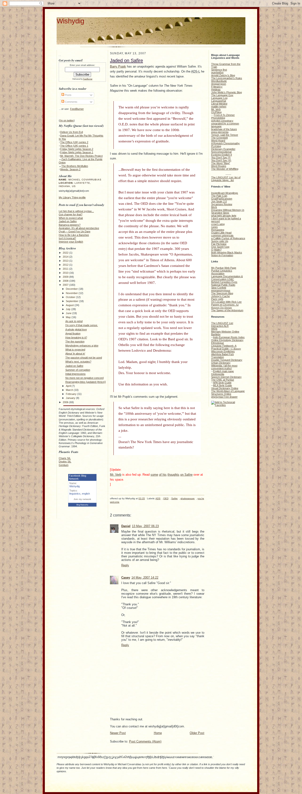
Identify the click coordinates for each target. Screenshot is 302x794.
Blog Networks (82, 505)
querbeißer (217, 72)
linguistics (74, 493)
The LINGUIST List (222, 323)
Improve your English (71, 241)
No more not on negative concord (84, 377)
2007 (66, 284)
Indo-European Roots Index (229, 337)
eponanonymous (220, 290)
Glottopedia (217, 374)
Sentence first (219, 69)
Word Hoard (218, 140)
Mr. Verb (115, 474)
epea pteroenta (219, 132)
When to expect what (71, 218)
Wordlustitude (219, 81)
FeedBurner (87, 79)
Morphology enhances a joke (81, 345)
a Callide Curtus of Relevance (228, 238)
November (72, 293)
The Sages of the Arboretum (227, 310)
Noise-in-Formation (222, 255)
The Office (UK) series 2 (74, 142)
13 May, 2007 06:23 (145, 526)
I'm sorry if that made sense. (81, 325)
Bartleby (216, 334)
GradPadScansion (221, 198)
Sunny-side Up (219, 241)
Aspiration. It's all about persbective (79, 228)
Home (158, 733)
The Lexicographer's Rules (226, 78)
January (71, 398)
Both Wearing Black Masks (226, 252)
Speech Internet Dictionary (226, 377)
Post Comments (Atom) (145, 741)
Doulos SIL (65, 461)
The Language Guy (222, 95)
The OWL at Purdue (222, 379)
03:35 (141, 498)
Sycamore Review (221, 204)
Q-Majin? (216, 249)
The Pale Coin (219, 195)
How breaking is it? (76, 337)
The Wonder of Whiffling (224, 168)
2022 (66, 252)
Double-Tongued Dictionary (226, 360)
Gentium (63, 465)
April (68, 385)
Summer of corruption (77, 369)
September (72, 301)
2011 (66, 268)
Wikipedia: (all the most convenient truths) (224, 367)
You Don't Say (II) (221, 160)
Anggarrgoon (218, 83)
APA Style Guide (222, 382)
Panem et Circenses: (225, 306)
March (70, 389)
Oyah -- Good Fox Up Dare (74, 231)
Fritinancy (216, 86)
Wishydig (70, 21)
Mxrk (214, 207)
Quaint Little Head (221, 232)
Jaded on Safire (68, 221)
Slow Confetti (218, 287)
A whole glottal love (76, 329)
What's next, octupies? (78, 361)
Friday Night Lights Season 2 (76, 149)
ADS (157, 498)
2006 (66, 402)
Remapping (217, 229)
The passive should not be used (83, 357)
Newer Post (118, 733)
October (71, 297)
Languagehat (218, 100)
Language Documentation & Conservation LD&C (227, 278)
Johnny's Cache (220, 296)
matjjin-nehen (218, 106)
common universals (222, 235)
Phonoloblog (218, 117)
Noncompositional (221, 151)
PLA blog (216, 146)
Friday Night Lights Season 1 (76, 152)
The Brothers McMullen (74, 166)
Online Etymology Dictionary (227, 340)
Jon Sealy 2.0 (219, 201)
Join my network (82, 499)
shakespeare (187, 498)
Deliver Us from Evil (71, 132)
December (72, 288)
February (71, 394)
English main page (223, 371)
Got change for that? (70, 214)
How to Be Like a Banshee (74, 235)
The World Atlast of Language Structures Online (228, 392)
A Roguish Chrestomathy (225, 143)
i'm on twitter (67, 120)
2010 (66, 272)
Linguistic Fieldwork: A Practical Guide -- (226, 347)
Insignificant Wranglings (224, 193)
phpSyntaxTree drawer (224, 396)
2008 (66, 280)
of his (163, 474)
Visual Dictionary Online (224, 388)
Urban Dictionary (221, 362)
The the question (74, 341)
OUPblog (216, 112)
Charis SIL (65, 458)
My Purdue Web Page (223, 267)
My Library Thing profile (72, 197)
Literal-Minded (219, 103)
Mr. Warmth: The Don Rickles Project (81, 155)
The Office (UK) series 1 (74, 145)
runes (214, 227)
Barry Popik (118, 66)
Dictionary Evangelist (223, 149)
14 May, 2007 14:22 (144, 577)
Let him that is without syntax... (76, 211)
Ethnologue (217, 343)
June (69, 313)
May (68, 317)
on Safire (186, 474)
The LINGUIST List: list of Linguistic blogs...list (225, 179)
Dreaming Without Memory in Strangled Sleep (227, 211)
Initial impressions (75, 373)
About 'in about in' (75, 353)
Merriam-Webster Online (225, 331)
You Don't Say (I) (221, 157)
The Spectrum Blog (222, 293)
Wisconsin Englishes (223, 351)
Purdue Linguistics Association (221, 272)
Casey (125, 577)
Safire (174, 498)
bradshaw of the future (224, 129)
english (86, 493)
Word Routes (218, 166)
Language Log (219, 98)
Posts (67, 95)
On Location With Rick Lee (226, 301)
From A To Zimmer (224, 115)
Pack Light (217, 299)
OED (165, 498)
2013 (66, 260)
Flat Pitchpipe (218, 244)
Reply (125, 565)
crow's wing (218, 224)
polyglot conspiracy (222, 120)
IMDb (214, 328)
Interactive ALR (220, 325)
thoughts (173, 474)
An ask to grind (74, 321)
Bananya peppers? (69, 224)
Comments (70, 101)
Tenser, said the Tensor (224, 134)
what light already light (223, 215)
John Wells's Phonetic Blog (226, 92)
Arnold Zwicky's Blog (223, 75)
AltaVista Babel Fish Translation (222, 356)
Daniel (125, 526)
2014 (66, 256)
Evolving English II (221, 154)
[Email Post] (110, 505)
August (70, 305)
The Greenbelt (219, 137)
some (154, 474)
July (68, 309)
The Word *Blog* (220, 163)
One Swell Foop (220, 246)
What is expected (75, 349)
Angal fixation (72, 333)
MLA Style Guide (222, 385)
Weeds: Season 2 (70, 169)
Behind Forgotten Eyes (224, 282)
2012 (66, 264)
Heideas (216, 89)
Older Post (197, 733)
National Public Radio (223, 284)
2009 (66, 276)
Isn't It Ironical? (67, 238)
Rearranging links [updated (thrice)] (85, 381)
